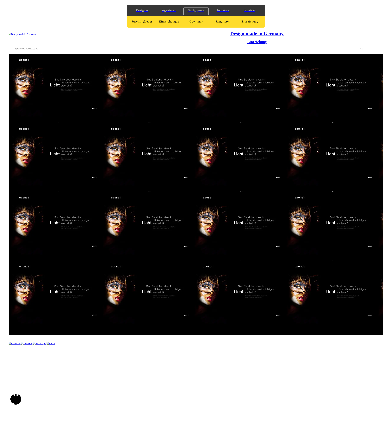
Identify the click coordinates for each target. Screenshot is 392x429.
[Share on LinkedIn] (26, 343)
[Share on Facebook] (15, 343)
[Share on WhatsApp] (39, 343)
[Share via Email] (51, 343)
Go (361, 48)
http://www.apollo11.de (26, 48)
